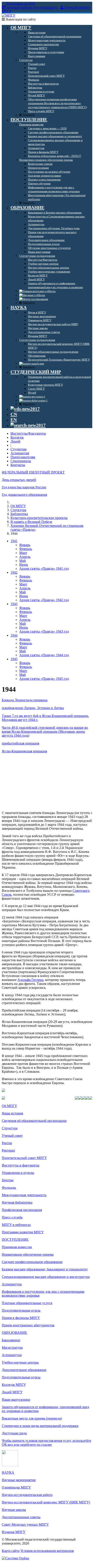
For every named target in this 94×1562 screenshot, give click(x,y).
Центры (8, 1180)
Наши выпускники (16, 1399)
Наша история (12, 1113)
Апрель (24, 557)
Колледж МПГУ (14, 1385)
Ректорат (8, 1150)
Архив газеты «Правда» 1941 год (44, 568)
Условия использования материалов (47, 1551)
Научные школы (14, 1510)
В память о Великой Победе (31, 522)
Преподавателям (22, 457)
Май (22, 560)
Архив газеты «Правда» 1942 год (44, 600)
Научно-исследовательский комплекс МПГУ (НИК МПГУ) (46, 1502)
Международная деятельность (24, 1195)
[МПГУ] (8, 15)
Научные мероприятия (18, 1480)
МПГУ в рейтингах (16, 1225)
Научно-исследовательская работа (27, 1495)
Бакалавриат (11, 1340)
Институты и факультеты (20, 1165)
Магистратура (12, 1347)
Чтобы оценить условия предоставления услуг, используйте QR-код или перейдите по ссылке (46, 1442)
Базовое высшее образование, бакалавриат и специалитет (45, 1269)
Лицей (15, 441)
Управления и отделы (18, 1173)
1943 (13, 604)
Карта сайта (10, 1551)
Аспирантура (12, 1284)
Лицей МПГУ (12, 1392)
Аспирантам (19, 453)
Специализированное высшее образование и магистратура (46, 1277)
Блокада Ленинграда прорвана (24, 700)
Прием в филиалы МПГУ (21, 1318)
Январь (24, 545)
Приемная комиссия (17, 1247)
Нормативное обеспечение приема (28, 1254)
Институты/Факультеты (28, 433)
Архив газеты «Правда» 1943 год (44, 631)
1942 (13, 572)
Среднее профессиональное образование (32, 1262)
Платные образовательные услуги (27, 1303)
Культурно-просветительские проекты (39, 518)
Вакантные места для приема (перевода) (32, 1418)
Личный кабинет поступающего (32, 7)
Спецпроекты (20, 461)
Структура (18, 510)
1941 (13, 541)
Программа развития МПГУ (23, 1232)
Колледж (17, 437)
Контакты (17, 465)
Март (23, 553)
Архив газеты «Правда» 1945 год (44, 678)
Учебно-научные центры (20, 1362)
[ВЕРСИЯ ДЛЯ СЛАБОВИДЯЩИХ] (25, 408)
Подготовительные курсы (21, 1310)
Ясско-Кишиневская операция (24, 751)
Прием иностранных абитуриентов (28, 1325)
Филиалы (9, 1187)
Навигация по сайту (20, 19)
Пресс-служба (12, 1217)
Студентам (18, 449)
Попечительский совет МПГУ (24, 1158)
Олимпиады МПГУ (16, 1487)
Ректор (7, 1143)
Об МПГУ (18, 506)
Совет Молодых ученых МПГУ (25, 1524)
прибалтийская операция (20, 743)
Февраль (25, 549)
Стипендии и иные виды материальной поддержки (40, 1426)
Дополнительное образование (24, 1370)
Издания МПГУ (13, 1532)
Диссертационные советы (21, 1517)
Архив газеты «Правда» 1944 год (44, 655)
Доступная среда (14, 1433)
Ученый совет (12, 1135)
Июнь (23, 564)
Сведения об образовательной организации (34, 1121)
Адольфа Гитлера (30, 980)
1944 (13, 635)
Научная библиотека (17, 1202)
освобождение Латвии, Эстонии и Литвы (33, 708)
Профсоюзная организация (22, 1210)
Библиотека (19, 514)
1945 (13, 659)
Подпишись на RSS (20, 3)
